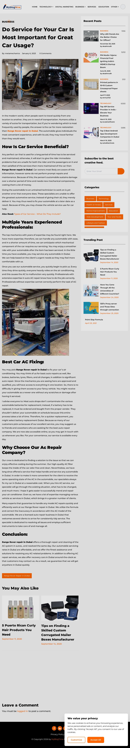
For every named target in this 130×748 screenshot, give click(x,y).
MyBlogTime (57, 739)
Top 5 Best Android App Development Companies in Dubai (109, 134)
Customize (76, 740)
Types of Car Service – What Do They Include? (37, 214)
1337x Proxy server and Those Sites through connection (109, 307)
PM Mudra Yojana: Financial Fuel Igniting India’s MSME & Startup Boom (108, 61)
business (104, 31)
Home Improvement (95, 211)
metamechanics (11, 53)
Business (8, 21)
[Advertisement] (40, 675)
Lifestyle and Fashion (95, 223)
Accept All (95, 740)
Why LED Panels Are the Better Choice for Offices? (109, 37)
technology (105, 103)
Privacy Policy (57, 734)
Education (113, 211)
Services (108, 205)
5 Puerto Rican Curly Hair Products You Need (19, 630)
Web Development (94, 217)
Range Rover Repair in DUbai (17, 576)
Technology (104, 198)
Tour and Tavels (114, 217)
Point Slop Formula (94, 319)
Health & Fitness (93, 205)
